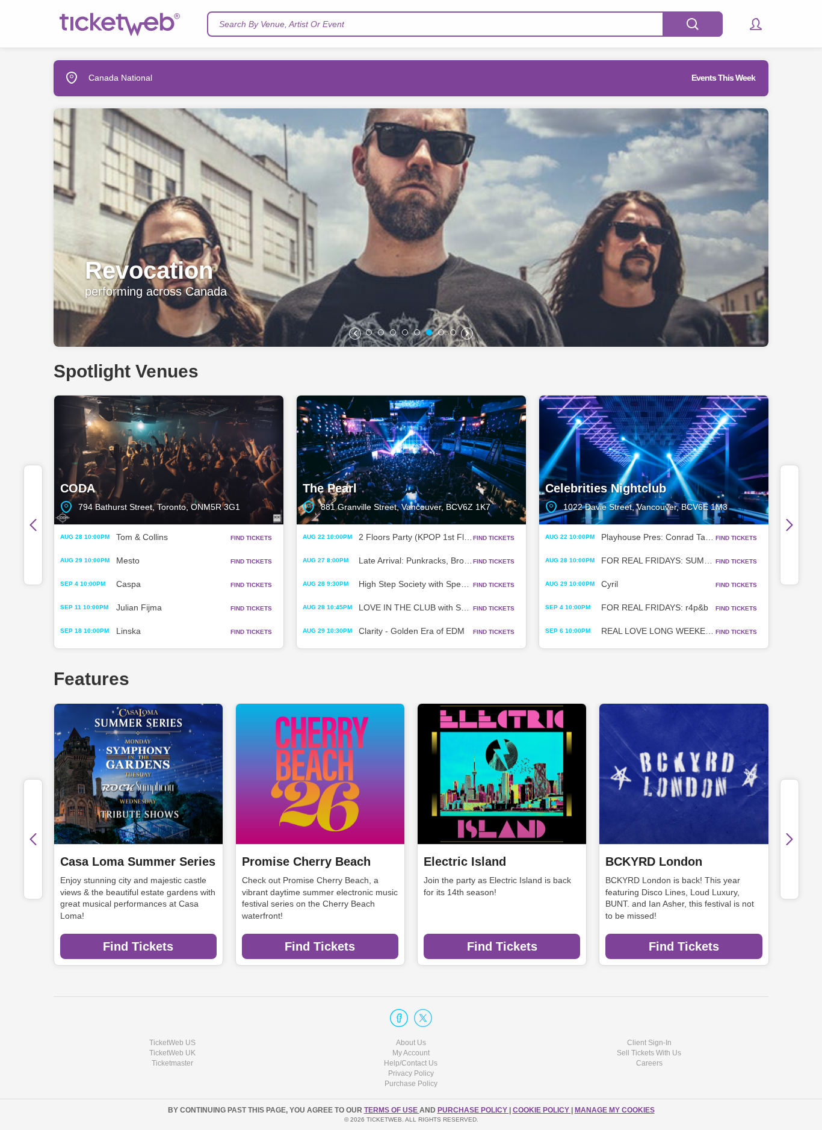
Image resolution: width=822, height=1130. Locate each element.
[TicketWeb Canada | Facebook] (399, 1018)
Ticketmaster (172, 1063)
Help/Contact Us (410, 1063)
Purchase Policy (411, 1083)
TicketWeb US (172, 1042)
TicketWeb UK (172, 1053)
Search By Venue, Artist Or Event (281, 24)
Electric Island (465, 861)
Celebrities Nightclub (653, 460)
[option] (411, 227)
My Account (411, 1053)
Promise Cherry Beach (306, 861)
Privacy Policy (411, 1073)
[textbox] (465, 24)
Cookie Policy (542, 1110)
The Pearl (411, 460)
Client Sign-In (649, 1042)
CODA (168, 460)
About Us (411, 1042)
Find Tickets (138, 946)
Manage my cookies (615, 1110)
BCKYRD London (653, 861)
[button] (750, 24)
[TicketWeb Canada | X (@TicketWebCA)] (423, 1018)
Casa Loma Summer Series (137, 861)
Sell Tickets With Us (649, 1053)
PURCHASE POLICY (473, 1110)
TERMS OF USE (391, 1110)
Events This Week (723, 77)
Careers (649, 1063)
